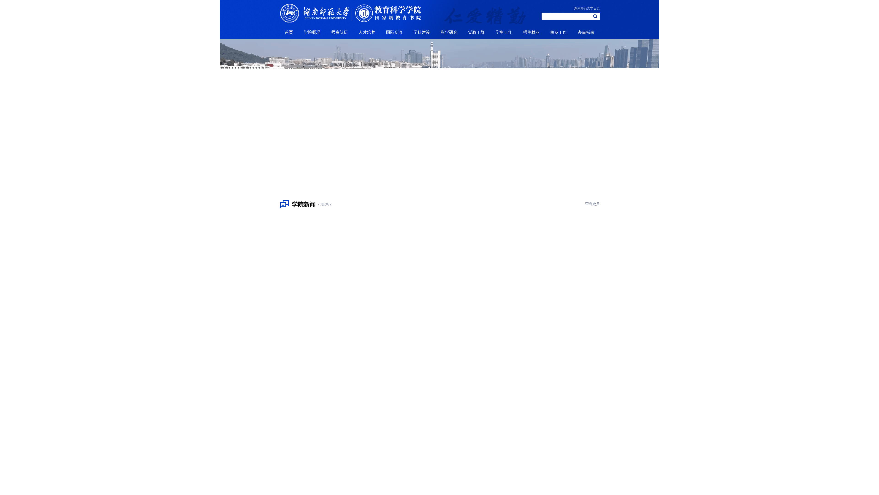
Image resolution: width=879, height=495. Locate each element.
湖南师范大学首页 (587, 8)
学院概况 (312, 32)
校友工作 (558, 32)
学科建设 (421, 32)
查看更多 (592, 203)
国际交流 (394, 32)
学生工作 (504, 32)
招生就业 (531, 32)
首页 (289, 32)
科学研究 (449, 32)
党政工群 (476, 32)
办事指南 (586, 32)
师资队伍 (339, 32)
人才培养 (367, 32)
